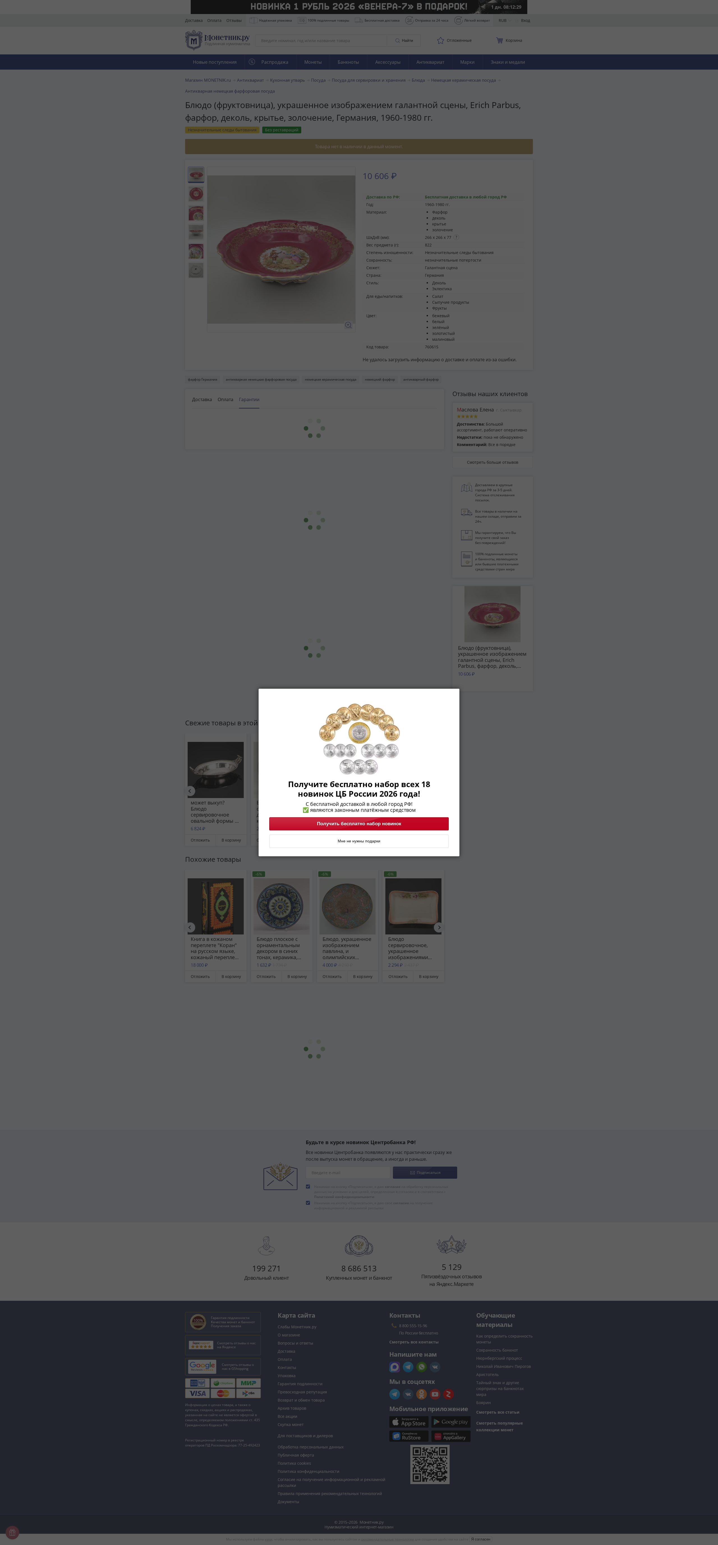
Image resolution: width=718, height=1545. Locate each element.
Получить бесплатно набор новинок (359, 824)
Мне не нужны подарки (359, 841)
